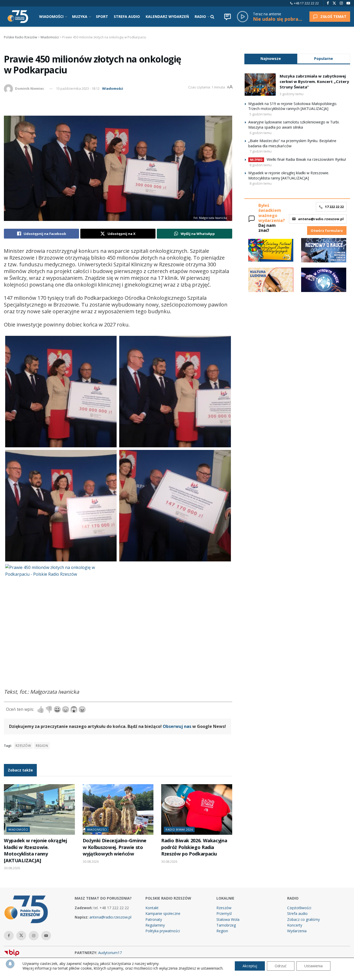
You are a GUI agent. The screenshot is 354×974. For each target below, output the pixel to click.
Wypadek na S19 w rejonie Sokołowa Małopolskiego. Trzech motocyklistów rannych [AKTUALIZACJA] (292, 106)
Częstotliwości (299, 907)
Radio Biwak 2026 (179, 829)
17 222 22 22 (334, 206)
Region (222, 930)
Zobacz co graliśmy (303, 919)
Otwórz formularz (327, 230)
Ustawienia (313, 965)
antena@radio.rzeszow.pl (321, 219)
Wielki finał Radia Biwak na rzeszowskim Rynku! (306, 159)
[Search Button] (212, 16)
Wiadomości (112, 88)
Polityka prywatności (162, 930)
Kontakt (152, 907)
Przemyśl (224, 913)
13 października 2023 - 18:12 (78, 88)
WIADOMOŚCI (51, 16)
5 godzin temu (261, 114)
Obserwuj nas (177, 726)
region (42, 745)
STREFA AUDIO (127, 16)
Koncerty (294, 925)
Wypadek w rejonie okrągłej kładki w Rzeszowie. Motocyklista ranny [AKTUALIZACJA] (35, 850)
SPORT (102, 16)
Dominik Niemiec (29, 88)
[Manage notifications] (10, 964)
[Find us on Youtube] (348, 3)
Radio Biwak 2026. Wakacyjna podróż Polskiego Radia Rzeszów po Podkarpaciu (194, 847)
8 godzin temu (261, 165)
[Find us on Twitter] (334, 3)
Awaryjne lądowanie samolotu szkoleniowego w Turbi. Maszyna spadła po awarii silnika (293, 125)
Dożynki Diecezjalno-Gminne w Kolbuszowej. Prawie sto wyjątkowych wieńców (115, 847)
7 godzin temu (261, 151)
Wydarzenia (297, 930)
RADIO (200, 16)
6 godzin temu (261, 132)
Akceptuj (250, 965)
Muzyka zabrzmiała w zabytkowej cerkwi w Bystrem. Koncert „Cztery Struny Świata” (314, 81)
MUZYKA (79, 16)
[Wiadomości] (227, 16)
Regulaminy (155, 925)
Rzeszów (23, 745)
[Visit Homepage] (18, 16)
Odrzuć (281, 965)
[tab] (270, 58)
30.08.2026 (12, 868)
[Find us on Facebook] (328, 3)
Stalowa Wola (227, 919)
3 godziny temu (291, 94)
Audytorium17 (110, 952)
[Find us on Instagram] (341, 3)
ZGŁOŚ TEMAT (333, 16)
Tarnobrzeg (226, 925)
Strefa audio (297, 913)
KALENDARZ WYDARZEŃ (167, 16)
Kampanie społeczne (162, 913)
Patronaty (153, 919)
